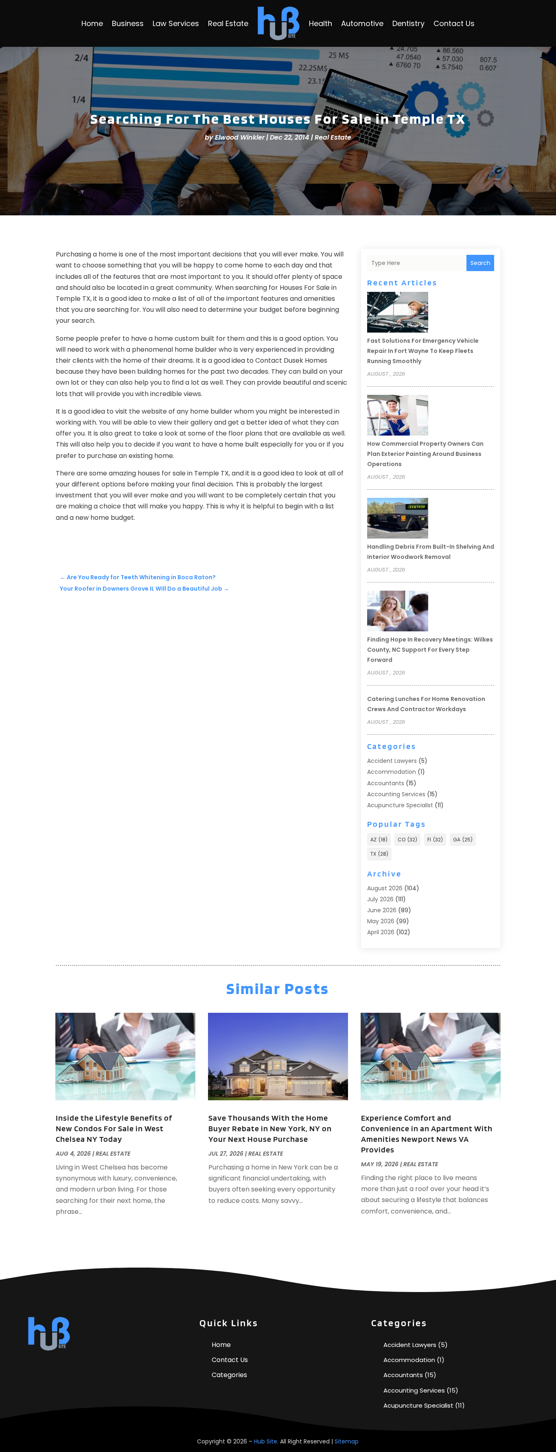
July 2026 (380, 899)
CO (407, 839)
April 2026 (380, 932)
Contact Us (454, 23)
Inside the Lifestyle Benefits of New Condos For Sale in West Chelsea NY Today (114, 1128)
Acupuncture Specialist (400, 805)
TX (379, 853)
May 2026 (380, 921)
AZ (378, 839)
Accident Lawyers (392, 761)
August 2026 (385, 888)
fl (435, 839)
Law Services (176, 23)
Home (92, 23)
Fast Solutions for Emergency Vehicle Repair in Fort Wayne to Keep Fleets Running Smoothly (423, 351)
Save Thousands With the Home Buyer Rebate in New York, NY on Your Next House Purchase (270, 1128)
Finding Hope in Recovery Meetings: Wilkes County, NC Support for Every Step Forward (430, 649)
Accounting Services (396, 794)
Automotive (362, 23)
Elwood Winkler (240, 137)
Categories (229, 1375)
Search (480, 263)
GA (463, 839)
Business (128, 23)
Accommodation (391, 772)
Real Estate (228, 23)
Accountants (385, 783)
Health (320, 23)
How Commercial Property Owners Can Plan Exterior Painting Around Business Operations (425, 454)
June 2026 (381, 910)
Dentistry (408, 23)
